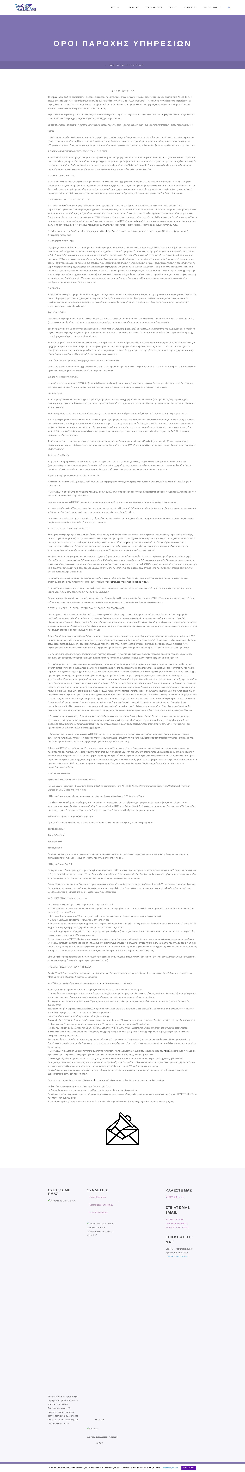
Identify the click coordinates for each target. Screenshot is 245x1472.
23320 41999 (175, 1197)
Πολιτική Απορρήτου (98, 1212)
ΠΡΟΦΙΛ (173, 8)
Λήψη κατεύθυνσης (178, 1257)
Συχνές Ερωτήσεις (97, 1197)
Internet (116, 8)
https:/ (54, 96)
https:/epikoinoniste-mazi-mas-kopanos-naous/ (124, 581)
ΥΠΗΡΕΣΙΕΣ (133, 8)
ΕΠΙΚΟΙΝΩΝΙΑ (190, 8)
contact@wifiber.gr (177, 1227)
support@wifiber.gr (177, 1223)
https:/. (103, 108)
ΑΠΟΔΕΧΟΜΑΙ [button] (188, 1468)
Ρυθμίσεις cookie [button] (170, 1467)
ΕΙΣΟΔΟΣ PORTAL (212, 8)
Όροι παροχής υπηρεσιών (101, 1204)
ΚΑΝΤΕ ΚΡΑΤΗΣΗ (154, 8)
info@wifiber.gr (174, 1219)
